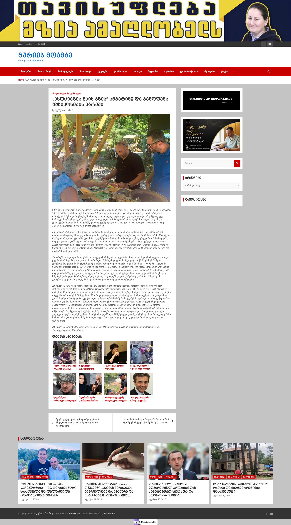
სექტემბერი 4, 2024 (61, 110)
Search (237, 163)
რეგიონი (153, 71)
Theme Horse (73, 513)
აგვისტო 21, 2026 (29, 499)
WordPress (109, 513)
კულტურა (102, 71)
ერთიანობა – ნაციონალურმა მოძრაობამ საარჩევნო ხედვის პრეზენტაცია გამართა (146, 421)
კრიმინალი (120, 71)
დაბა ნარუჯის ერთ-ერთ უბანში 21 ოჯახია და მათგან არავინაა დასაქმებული (241, 487)
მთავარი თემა (74, 93)
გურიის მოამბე (45, 55)
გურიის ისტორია (189, 71)
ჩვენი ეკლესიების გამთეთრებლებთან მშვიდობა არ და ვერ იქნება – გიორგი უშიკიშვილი (77, 422)
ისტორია (169, 71)
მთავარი (26, 71)
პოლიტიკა (85, 71)
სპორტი (137, 71)
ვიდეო (224, 71)
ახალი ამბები (44, 71)
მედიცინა (209, 71)
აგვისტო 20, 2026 (157, 499)
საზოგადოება (66, 71)
